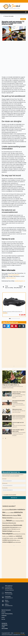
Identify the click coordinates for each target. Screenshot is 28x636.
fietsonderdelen (6, 527)
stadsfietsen (15, 538)
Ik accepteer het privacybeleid (10, 494)
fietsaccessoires (7, 518)
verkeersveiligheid (7, 542)
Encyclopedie (5, 628)
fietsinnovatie (17, 525)
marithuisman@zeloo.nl (11, 277)
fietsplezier (9, 529)
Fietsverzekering (22, 533)
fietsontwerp (19, 527)
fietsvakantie (18, 531)
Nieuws (23, 19)
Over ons (3, 619)
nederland (19, 536)
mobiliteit (11, 536)
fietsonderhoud (13, 527)
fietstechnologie (7, 531)
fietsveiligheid (7, 534)
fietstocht (14, 531)
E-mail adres (4, 487)
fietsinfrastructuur (7, 525)
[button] (8, 318)
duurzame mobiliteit (16, 509)
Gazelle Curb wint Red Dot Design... (18, 415)
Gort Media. (22, 634)
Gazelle (3, 536)
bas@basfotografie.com (20, 280)
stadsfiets (11, 538)
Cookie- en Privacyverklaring (7, 613)
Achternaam (4, 483)
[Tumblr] (23, 326)
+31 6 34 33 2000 (8, 594)
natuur (14, 536)
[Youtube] (12, 326)
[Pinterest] (16, 326)
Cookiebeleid (3, 615)
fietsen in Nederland (16, 520)
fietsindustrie (12, 523)
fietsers (22, 520)
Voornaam (4, 478)
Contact (3, 617)
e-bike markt (8, 512)
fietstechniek (18, 529)
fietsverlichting (15, 533)
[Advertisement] (14, 57)
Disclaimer (3, 611)
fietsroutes (14, 529)
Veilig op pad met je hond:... (17, 409)
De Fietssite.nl (17, 633)
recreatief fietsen (5, 538)
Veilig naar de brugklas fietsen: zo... (11, 384)
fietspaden (4, 529)
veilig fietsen (18, 540)
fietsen (9, 520)
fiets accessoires (16, 518)
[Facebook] (4, 326)
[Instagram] (20, 326)
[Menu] (25, 12)
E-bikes (3, 626)
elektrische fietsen (11, 515)
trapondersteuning (11, 540)
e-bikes (12, 512)
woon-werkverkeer (17, 542)
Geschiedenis (4, 625)
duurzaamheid (5, 509)
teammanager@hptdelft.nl (13, 274)
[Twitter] (8, 326)
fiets (19, 515)
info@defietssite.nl (9, 597)
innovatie (6, 536)
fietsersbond (5, 523)
